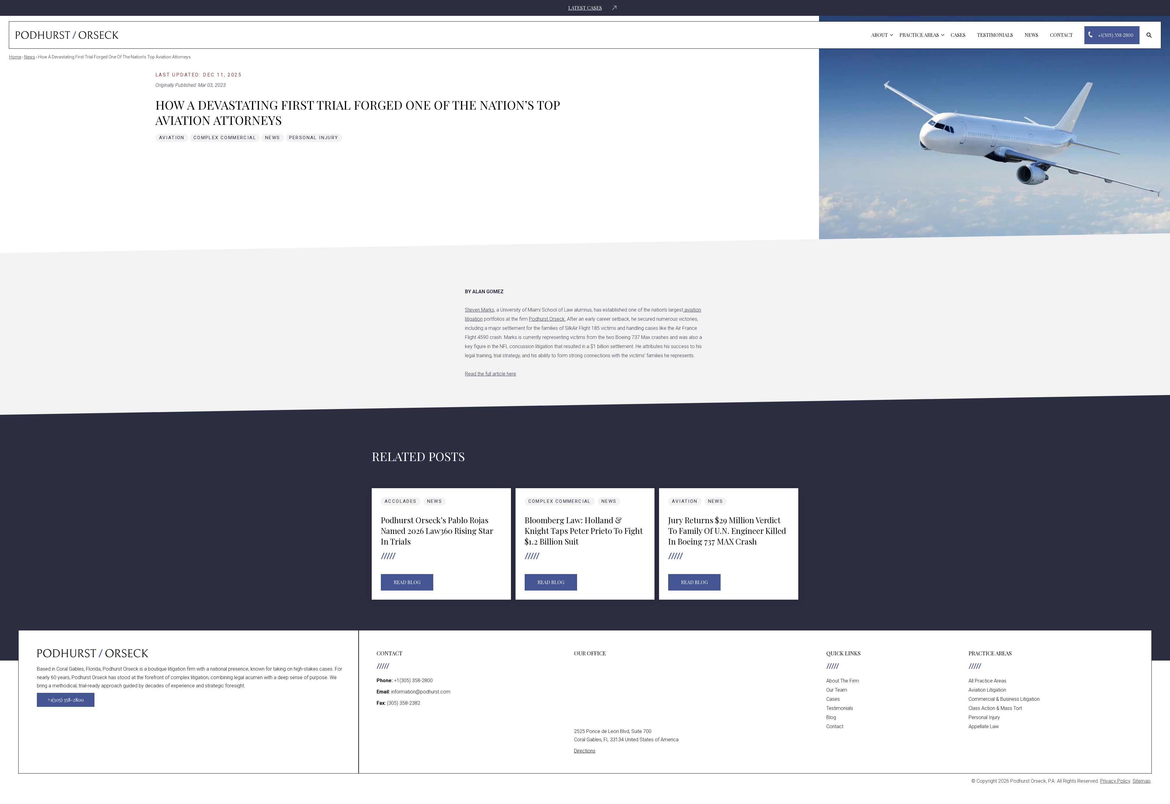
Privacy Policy (1115, 781)
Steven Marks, (480, 310)
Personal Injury (314, 137)
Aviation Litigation (987, 690)
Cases (958, 35)
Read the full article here (490, 374)
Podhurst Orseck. (547, 319)
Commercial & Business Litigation (1004, 699)
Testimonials (995, 35)
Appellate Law (984, 726)
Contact (1061, 35)
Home (15, 57)
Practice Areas (919, 35)
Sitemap (1141, 781)
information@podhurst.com (420, 692)
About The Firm (842, 681)
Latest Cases (585, 7)
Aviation (172, 137)
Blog (831, 717)
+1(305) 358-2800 (413, 680)
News (1031, 35)
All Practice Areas (987, 681)
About (879, 35)
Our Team (836, 690)
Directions (584, 751)
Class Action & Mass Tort (995, 708)
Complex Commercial (224, 137)
